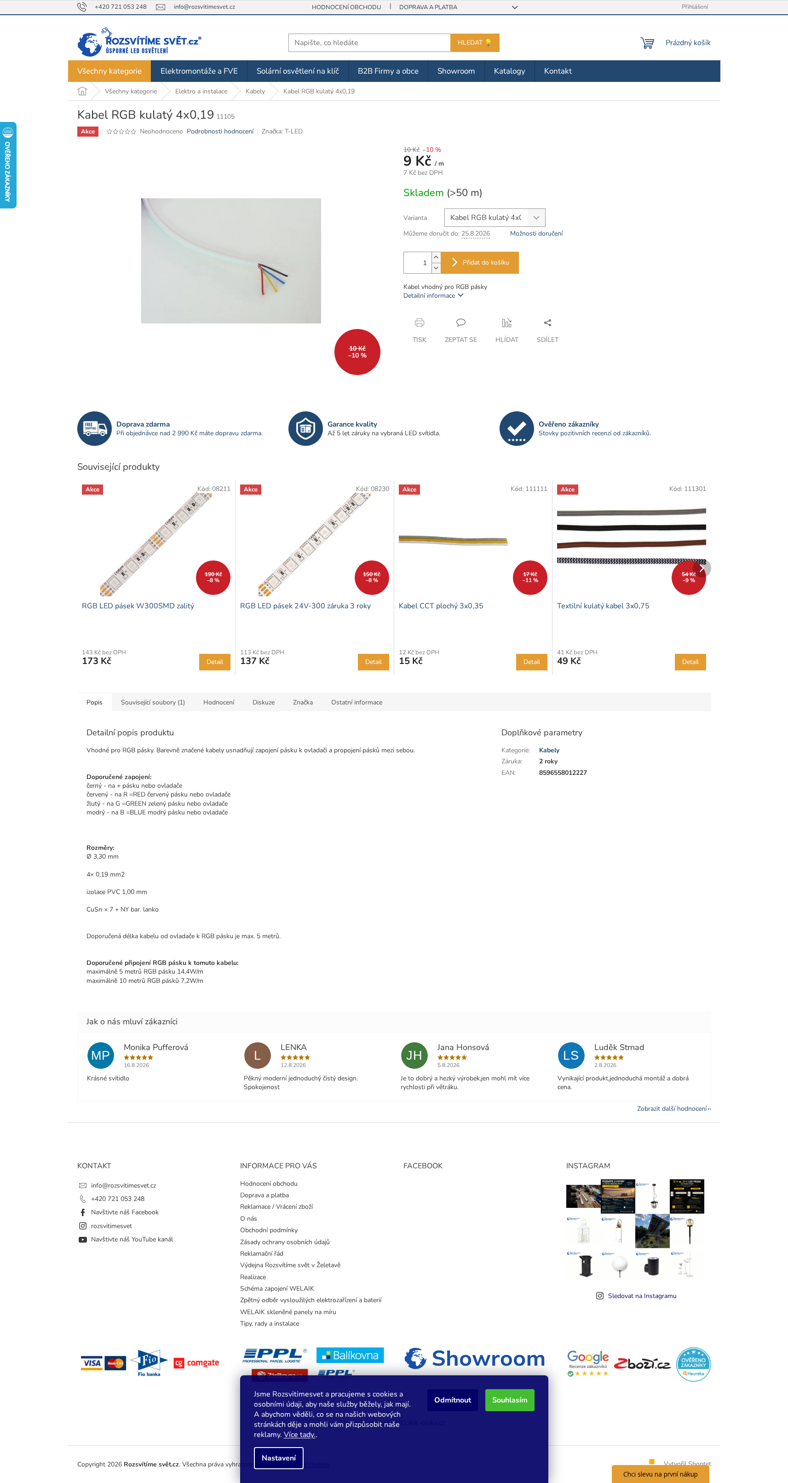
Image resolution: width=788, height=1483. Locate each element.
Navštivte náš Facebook (125, 1212)
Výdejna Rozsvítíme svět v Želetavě (290, 1265)
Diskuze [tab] (264, 702)
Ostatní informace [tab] (356, 702)
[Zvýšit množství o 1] (436, 257)
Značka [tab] (303, 702)
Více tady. (300, 1435)
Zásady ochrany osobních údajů (285, 1242)
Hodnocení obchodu (346, 7)
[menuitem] (109, 71)
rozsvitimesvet (111, 1226)
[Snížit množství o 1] (436, 268)
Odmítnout (452, 1400)
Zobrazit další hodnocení (672, 1108)
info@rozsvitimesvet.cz (123, 1185)
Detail (215, 662)
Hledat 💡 (475, 42)
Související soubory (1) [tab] (153, 702)
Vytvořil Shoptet (687, 1464)
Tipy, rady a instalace (269, 1323)
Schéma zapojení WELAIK (277, 1288)
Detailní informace (429, 295)
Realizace (253, 1277)
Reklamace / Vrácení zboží (276, 1206)
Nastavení (279, 1458)
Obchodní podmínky (269, 1230)
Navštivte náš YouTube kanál (132, 1239)
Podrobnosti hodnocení (220, 131)
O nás (248, 1218)
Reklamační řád (261, 1253)
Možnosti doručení (536, 233)
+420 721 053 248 (117, 1198)
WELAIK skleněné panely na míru (288, 1312)
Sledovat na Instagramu (642, 1296)
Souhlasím (510, 1400)
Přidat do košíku (486, 262)
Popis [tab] (94, 702)
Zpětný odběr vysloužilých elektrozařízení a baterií (310, 1300)
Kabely (549, 750)
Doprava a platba (428, 7)
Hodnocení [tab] (218, 702)
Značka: (282, 131)
